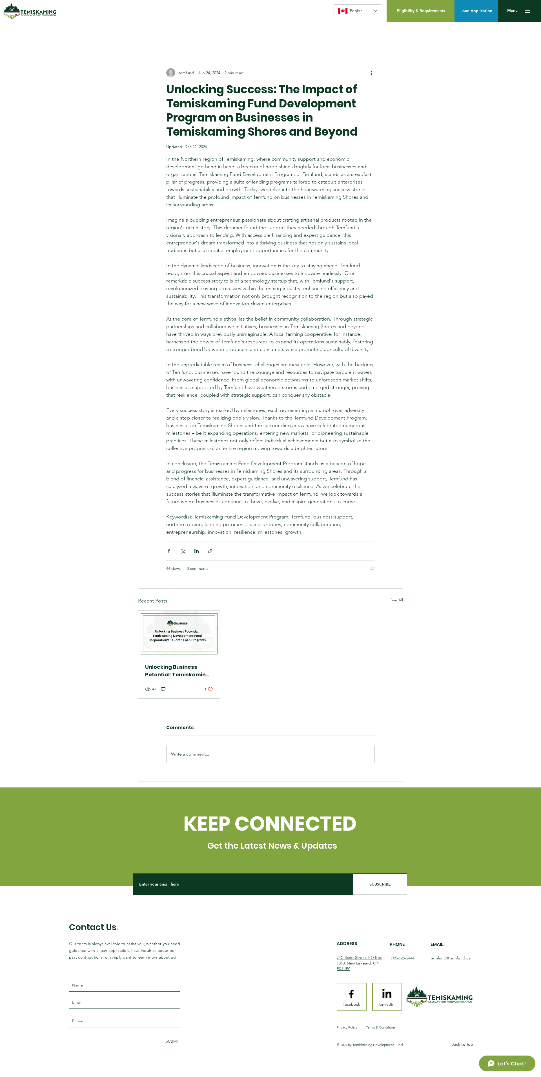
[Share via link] (210, 551)
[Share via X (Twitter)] (182, 551)
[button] (512, 10)
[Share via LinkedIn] (196, 551)
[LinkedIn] (387, 994)
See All (397, 599)
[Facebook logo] (351, 994)
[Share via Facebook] (169, 551)
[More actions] (371, 72)
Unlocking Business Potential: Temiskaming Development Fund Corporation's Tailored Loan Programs (177, 670)
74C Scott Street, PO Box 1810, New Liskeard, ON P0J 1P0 (359, 963)
